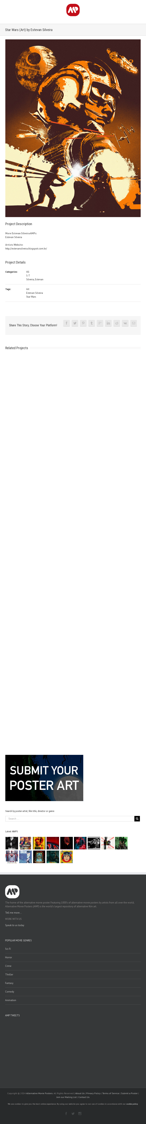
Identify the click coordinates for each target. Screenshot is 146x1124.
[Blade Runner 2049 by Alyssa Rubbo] (53, 857)
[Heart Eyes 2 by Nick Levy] (80, 843)
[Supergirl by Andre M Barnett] (66, 843)
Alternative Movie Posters (39, 1093)
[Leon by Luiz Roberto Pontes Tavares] (107, 843)
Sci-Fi (8, 948)
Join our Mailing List (66, 1097)
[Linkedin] (108, 323)
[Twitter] (75, 323)
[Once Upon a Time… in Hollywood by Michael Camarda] (25, 843)
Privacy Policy (93, 1093)
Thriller (9, 974)
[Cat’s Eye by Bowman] (39, 857)
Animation (10, 1000)
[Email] (133, 323)
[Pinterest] (83, 323)
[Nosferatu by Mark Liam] (11, 843)
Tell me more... (13, 912)
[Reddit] (116, 323)
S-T (28, 275)
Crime (8, 966)
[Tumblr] (91, 323)
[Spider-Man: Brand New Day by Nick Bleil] (11, 857)
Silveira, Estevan (34, 279)
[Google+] (100, 323)
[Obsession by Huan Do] (53, 843)
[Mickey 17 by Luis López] (66, 857)
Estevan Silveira (13, 237)
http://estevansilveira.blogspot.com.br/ (26, 248)
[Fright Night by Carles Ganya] (94, 843)
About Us (80, 1093)
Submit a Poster (129, 1093)
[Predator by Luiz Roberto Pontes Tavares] (121, 843)
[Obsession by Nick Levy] (39, 843)
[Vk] (125, 323)
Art (27, 289)
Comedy (9, 991)
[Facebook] (66, 323)
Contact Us (84, 1097)
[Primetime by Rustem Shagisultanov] (25, 857)
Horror (8, 957)
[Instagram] (79, 1113)
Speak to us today (14, 925)
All (27, 271)
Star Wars (31, 296)
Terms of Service (110, 1093)
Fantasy (9, 983)
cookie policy (132, 1104)
